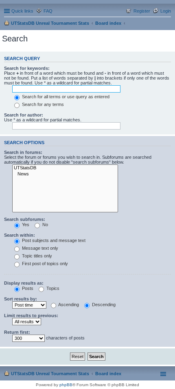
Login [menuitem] (165, 11)
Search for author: (23, 114)
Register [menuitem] (141, 11)
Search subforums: (24, 219)
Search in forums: (23, 152)
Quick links (22, 11)
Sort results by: (20, 298)
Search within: (19, 235)
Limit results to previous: (31, 315)
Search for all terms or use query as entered (65, 96)
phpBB (65, 385)
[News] (65, 174)
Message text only (39, 248)
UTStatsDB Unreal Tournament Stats (50, 23)
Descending (103, 304)
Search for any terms (42, 104)
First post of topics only (44, 263)
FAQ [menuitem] (48, 11)
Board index (108, 23)
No (44, 224)
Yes (25, 224)
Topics (52, 288)
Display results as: (24, 283)
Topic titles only (36, 255)
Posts (27, 288)
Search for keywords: (27, 68)
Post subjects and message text (53, 240)
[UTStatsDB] (65, 168)
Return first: (17, 332)
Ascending (68, 304)
